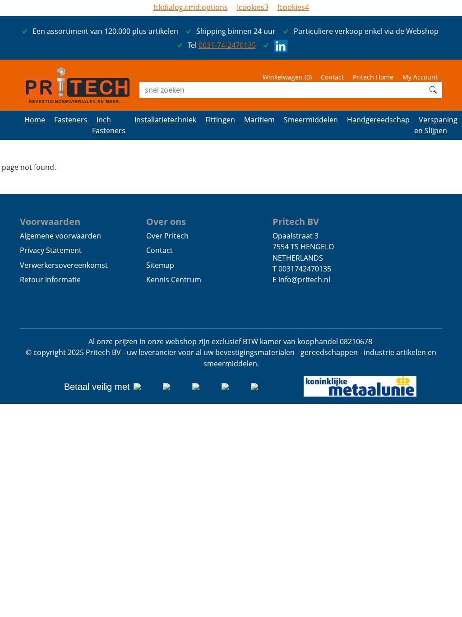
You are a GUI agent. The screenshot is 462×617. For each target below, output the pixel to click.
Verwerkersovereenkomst (64, 265)
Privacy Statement (51, 250)
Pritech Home (373, 77)
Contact (332, 77)
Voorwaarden (50, 221)
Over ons (166, 221)
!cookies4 (293, 7)
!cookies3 (252, 7)
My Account (420, 77)
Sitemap (160, 265)
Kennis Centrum (173, 280)
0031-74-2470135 (227, 45)
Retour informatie (50, 280)
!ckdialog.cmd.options (190, 7)
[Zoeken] (433, 90)
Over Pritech (167, 236)
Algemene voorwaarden (60, 236)
